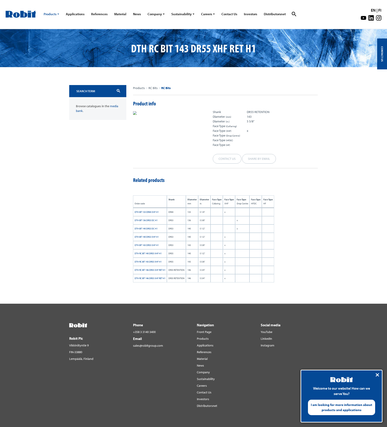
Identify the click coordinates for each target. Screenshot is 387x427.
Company (155, 14)
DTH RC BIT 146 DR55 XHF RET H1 (150, 270)
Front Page (204, 332)
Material (120, 14)
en (373, 10)
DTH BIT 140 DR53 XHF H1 (147, 236)
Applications (75, 14)
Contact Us (229, 14)
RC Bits (153, 88)
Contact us (227, 159)
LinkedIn (266, 339)
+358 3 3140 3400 (144, 332)
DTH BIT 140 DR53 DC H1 (146, 228)
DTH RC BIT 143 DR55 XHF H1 (148, 261)
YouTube (266, 332)
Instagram (267, 345)
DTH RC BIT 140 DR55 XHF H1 (148, 253)
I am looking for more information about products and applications (341, 407)
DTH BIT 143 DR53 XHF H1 (147, 245)
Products (50, 14)
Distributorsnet (275, 14)
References (99, 14)
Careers (206, 14)
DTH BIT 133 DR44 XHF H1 (147, 212)
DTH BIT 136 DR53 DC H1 (146, 220)
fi (379, 10)
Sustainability (181, 14)
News (137, 14)
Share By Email (259, 159)
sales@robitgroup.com (148, 346)
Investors (250, 14)
